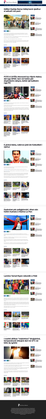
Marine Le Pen (15, 234)
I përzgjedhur (37, 22)
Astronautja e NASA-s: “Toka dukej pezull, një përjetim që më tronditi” (24, 199)
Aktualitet (36, 27)
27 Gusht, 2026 (32, 25)
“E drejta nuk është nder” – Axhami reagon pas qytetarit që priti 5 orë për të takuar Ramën (38, 29)
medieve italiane (7, 170)
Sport (5, 316)
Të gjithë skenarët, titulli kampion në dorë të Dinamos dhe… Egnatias (7, 319)
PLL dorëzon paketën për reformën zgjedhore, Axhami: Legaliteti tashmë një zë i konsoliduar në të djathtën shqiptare (16, 54)
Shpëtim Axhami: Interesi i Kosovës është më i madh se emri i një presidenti (25, 395)
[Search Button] (41, 5)
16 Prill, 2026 (5, 201)
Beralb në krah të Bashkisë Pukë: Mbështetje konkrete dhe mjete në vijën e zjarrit (38, 35)
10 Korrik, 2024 (5, 13)
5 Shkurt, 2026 (14, 67)
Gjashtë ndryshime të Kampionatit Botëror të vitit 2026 (7, 329)
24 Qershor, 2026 (5, 257)
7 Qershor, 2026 (14, 190)
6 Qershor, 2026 (23, 257)
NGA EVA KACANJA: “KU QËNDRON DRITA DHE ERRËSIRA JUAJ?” (38, 24)
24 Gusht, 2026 (32, 36)
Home (4, 74)
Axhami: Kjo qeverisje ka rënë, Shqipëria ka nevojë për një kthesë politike (38, 18)
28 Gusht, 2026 (32, 220)
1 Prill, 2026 (23, 319)
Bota (4, 186)
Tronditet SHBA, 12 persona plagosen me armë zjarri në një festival (16, 189)
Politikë (8, 13)
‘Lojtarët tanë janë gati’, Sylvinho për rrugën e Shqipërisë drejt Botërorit (16, 329)
